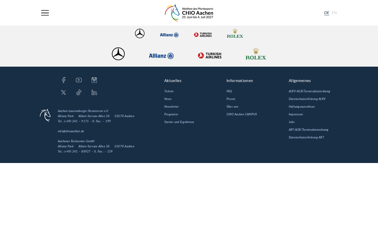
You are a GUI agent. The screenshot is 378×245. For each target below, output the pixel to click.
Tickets (169, 91)
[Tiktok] (79, 92)
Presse (231, 98)
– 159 (108, 151)
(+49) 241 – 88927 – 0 (80, 151)
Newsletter (171, 106)
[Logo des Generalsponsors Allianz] (169, 33)
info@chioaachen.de (71, 131)
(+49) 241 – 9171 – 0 (79, 121)
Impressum (296, 114)
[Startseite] (189, 13)
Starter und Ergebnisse (179, 122)
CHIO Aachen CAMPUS (242, 114)
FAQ (229, 91)
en (334, 13)
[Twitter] (63, 92)
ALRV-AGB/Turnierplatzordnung (309, 91)
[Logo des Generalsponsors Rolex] (235, 33)
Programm (171, 114)
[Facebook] (63, 80)
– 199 (107, 121)
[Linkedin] (94, 92)
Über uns (232, 106)
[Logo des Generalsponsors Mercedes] (140, 33)
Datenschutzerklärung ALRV (307, 98)
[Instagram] (94, 80)
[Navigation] (45, 13)
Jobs (292, 122)
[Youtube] (79, 80)
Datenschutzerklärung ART (306, 137)
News (168, 98)
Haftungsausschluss (302, 106)
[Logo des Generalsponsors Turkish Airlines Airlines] (202, 33)
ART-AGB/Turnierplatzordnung (308, 129)
